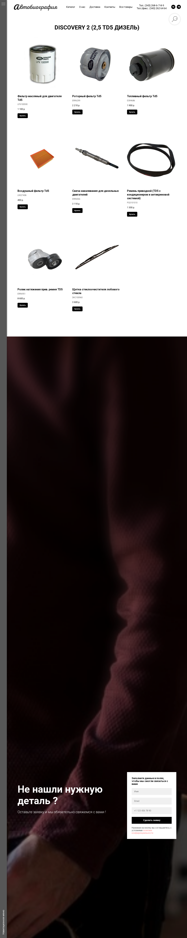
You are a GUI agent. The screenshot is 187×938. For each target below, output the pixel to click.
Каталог (70, 6)
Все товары (126, 6)
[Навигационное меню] (3, 4)
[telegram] (179, 7)
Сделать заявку (151, 820)
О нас (82, 6)
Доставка (94, 6)
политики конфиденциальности (142, 831)
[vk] (173, 7)
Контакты (109, 6)
